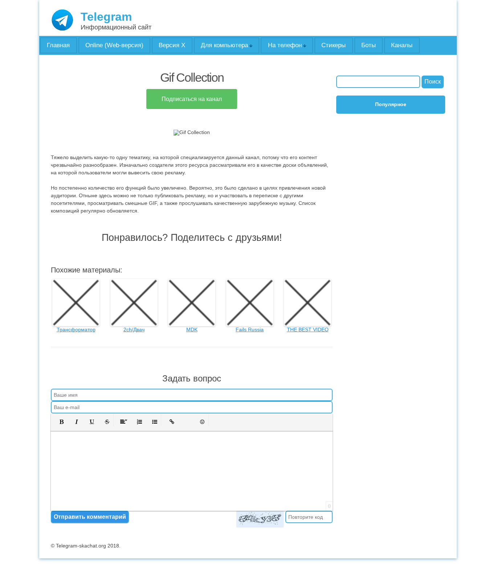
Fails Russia (250, 329)
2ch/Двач (134, 329)
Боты (368, 45)
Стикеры (333, 45)
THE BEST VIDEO (308, 329)
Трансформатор (76, 329)
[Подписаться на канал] (191, 109)
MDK (192, 329)
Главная (58, 45)
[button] (59, 421)
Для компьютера (224, 45)
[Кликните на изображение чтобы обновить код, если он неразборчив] (260, 519)
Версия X (172, 45)
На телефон (285, 45)
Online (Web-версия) (114, 45)
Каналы (401, 45)
